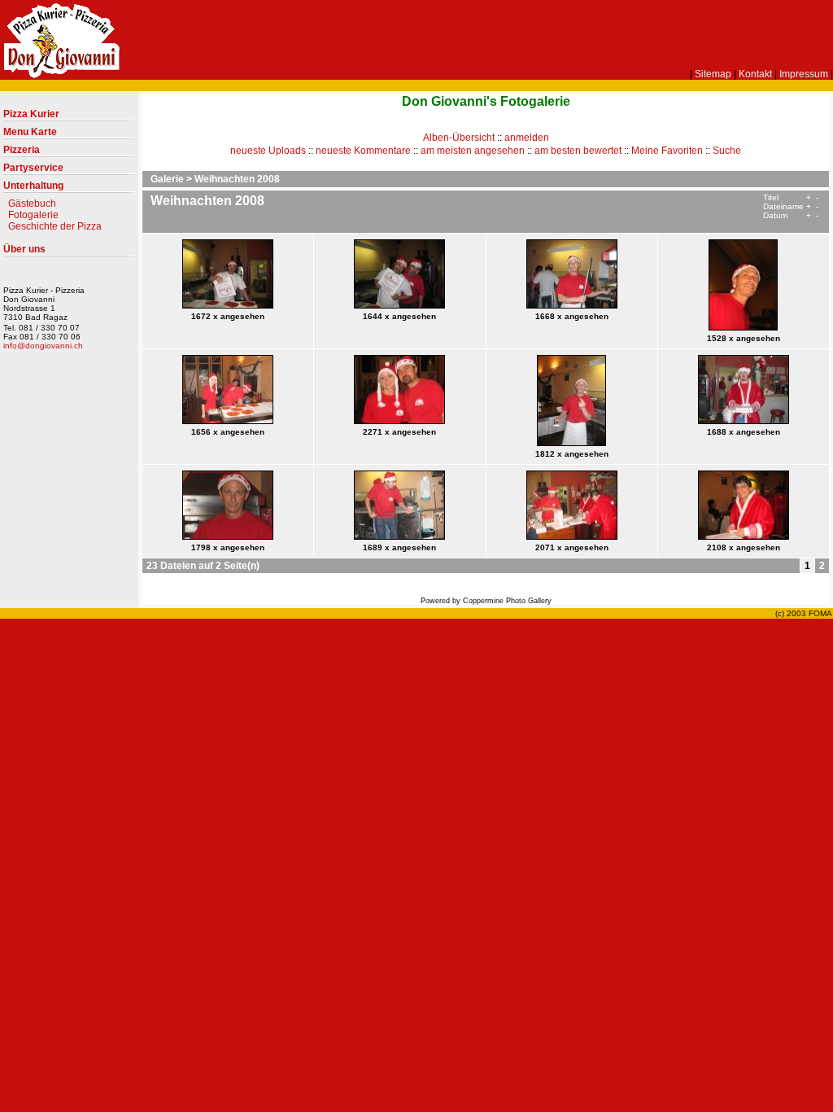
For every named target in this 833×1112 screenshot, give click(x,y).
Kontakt (755, 74)
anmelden (526, 137)
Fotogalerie (33, 215)
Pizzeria (21, 149)
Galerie (167, 179)
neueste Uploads (268, 150)
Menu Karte (30, 132)
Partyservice (33, 167)
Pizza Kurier (31, 114)
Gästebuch (32, 203)
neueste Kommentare (363, 150)
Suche (727, 150)
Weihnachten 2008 (237, 179)
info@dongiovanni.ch (43, 345)
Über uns (24, 249)
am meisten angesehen (473, 150)
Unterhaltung (33, 185)
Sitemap (713, 74)
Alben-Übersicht (459, 137)
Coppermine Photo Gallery (507, 601)
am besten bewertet (577, 150)
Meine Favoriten (667, 150)
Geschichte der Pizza (55, 226)
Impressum (803, 74)
